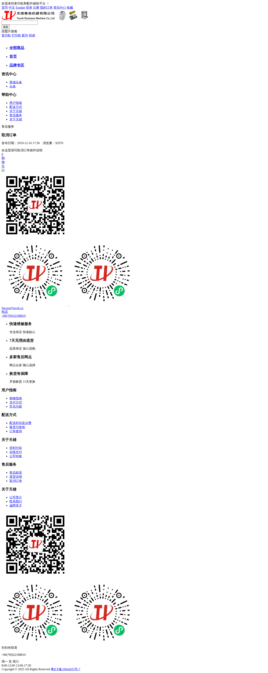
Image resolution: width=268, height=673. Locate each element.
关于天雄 (15, 111)
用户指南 (15, 102)
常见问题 (15, 406)
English (20, 7)
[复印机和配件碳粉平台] (45, 19)
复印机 (6, 35)
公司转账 (15, 456)
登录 (29, 7)
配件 (25, 35)
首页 (13, 56)
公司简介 (15, 497)
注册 (36, 7)
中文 (12, 7)
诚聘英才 (15, 505)
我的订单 (46, 7)
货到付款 (15, 448)
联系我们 (15, 501)
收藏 (70, 7)
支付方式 (15, 402)
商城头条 (15, 82)
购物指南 (15, 398)
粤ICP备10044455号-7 (65, 669)
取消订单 (15, 480)
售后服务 (15, 115)
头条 (12, 86)
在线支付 (15, 452)
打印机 (16, 35)
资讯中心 (59, 7)
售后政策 (15, 472)
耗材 (32, 35)
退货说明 (15, 476)
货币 (5, 7)
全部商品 (16, 48)
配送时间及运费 (20, 423)
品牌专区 (16, 65)
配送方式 (15, 107)
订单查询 (15, 431)
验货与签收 (17, 427)
